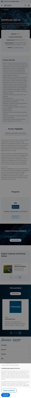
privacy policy (26, 385)
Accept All (5, 395)
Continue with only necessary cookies (10, 365)
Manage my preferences (9, 390)
